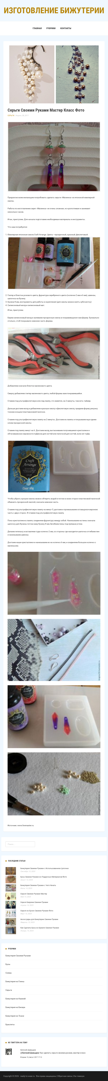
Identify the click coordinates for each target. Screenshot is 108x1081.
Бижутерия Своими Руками (18, 955)
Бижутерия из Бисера (15, 1007)
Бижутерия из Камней (15, 998)
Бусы (7, 964)
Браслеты (10, 1024)
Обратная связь (64, 1076)
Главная (37, 28)
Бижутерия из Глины (14, 981)
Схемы (8, 973)
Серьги (11, 116)
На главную (79, 1076)
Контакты (65, 28)
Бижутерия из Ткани (14, 1016)
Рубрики (51, 28)
